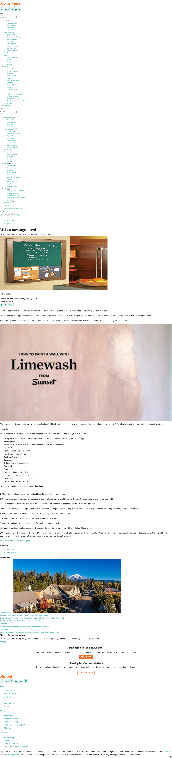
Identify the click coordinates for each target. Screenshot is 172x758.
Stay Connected (5, 212)
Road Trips (10, 78)
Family (9, 62)
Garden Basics (12, 39)
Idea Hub (6, 53)
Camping (10, 82)
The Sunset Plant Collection (16, 725)
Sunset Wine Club (13, 98)
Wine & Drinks (11, 30)
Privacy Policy (14, 755)
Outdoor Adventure (13, 80)
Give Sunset (7, 105)
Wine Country (11, 76)
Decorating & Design (14, 37)
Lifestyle (6, 55)
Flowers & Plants (12, 46)
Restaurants (11, 28)
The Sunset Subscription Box (16, 101)
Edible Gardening (12, 50)
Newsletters (8, 103)
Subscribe (7, 206)
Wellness (10, 60)
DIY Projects (11, 41)
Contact (3, 733)
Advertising (9, 738)
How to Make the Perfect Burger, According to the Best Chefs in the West (25, 626)
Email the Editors (11, 744)
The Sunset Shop (12, 96)
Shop (5, 92)
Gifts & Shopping (12, 57)
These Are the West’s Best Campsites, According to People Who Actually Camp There (29, 632)
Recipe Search (12, 23)
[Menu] (0, 1)
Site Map (7, 728)
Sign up (3, 642)
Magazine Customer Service (13, 208)
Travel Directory (12, 71)
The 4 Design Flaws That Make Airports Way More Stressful (20, 621)
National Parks (12, 85)
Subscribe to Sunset (12, 719)
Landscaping (11, 44)
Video (6, 706)
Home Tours (11, 34)
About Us (8, 716)
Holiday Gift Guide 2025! (15, 94)
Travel (6, 66)
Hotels (9, 87)
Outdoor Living (12, 48)
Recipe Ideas (11, 25)
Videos (9, 64)
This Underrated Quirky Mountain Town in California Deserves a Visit (24, 615)
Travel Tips (5, 618)
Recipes (3, 624)
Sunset (3, 686)
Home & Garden (9, 32)
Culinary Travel (12, 89)
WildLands (10, 73)
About (2, 711)
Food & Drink (8, 21)
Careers (7, 741)
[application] (86, 372)
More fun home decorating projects (15, 541)
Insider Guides (11, 69)
